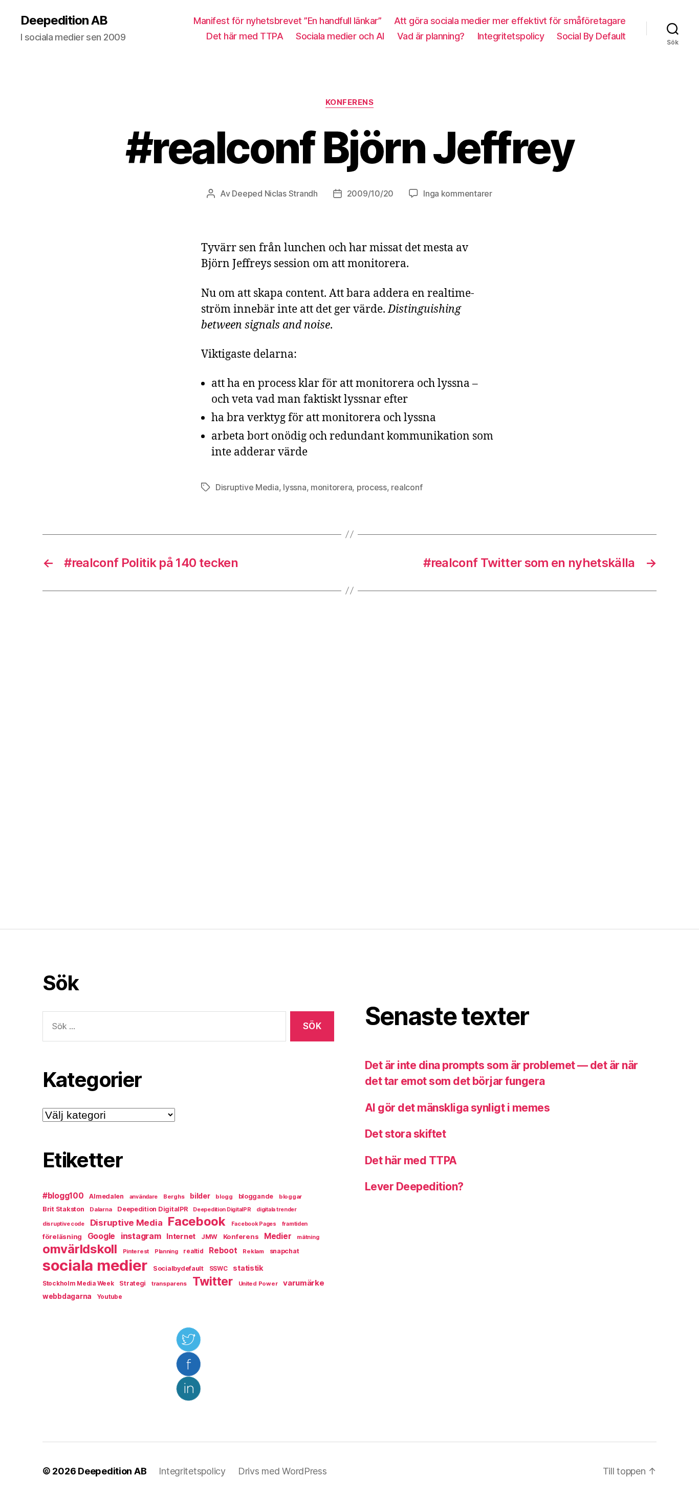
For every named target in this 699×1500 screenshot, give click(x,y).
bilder (200, 1195)
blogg (224, 1196)
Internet (180, 1236)
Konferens (349, 102)
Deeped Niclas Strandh (274, 193)
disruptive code (63, 1224)
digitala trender (276, 1209)
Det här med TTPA (244, 36)
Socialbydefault (178, 1268)
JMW (209, 1237)
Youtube (109, 1296)
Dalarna (101, 1209)
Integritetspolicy (510, 36)
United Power (258, 1283)
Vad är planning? (431, 36)
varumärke (303, 1283)
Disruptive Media (247, 487)
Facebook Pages (253, 1224)
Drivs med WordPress (282, 1471)
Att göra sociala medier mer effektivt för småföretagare (510, 20)
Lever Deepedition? (414, 1186)
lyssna (294, 487)
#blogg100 (63, 1196)
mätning (308, 1237)
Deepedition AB (63, 20)
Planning (166, 1251)
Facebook (197, 1221)
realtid (193, 1251)
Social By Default (591, 36)
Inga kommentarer (457, 193)
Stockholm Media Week (78, 1283)
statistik (248, 1268)
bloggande (256, 1196)
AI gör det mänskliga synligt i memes (457, 1107)
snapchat (284, 1251)
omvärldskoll (79, 1249)
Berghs (173, 1196)
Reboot (223, 1250)
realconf (406, 487)
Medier (277, 1236)
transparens (169, 1283)
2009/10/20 (370, 193)
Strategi (132, 1283)
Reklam (253, 1251)
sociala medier (94, 1265)
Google (101, 1236)
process (372, 487)
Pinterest (136, 1251)
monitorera (331, 487)
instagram (141, 1236)
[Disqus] (349, 760)
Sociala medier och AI (340, 36)
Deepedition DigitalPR (152, 1209)
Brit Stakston (63, 1209)
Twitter (212, 1281)
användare (143, 1196)
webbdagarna (67, 1296)
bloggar (290, 1196)
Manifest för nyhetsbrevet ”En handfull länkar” (287, 20)
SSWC (218, 1268)
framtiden (295, 1224)
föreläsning (62, 1236)
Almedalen (106, 1196)
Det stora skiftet (405, 1133)
